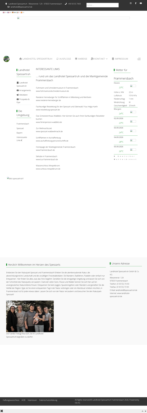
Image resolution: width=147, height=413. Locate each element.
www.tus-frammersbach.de (47, 159)
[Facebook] (136, 3)
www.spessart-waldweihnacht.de (49, 131)
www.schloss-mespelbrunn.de (48, 169)
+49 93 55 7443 (74, 4)
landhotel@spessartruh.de (21, 7)
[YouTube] (141, 3)
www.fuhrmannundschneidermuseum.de (52, 91)
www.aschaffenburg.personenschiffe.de (52, 141)
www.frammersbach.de (45, 150)
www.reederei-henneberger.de (48, 100)
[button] (30, 316)
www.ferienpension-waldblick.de (49, 122)
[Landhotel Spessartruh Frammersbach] (6, 59)
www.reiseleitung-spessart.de (48, 109)
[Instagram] (131, 3)
